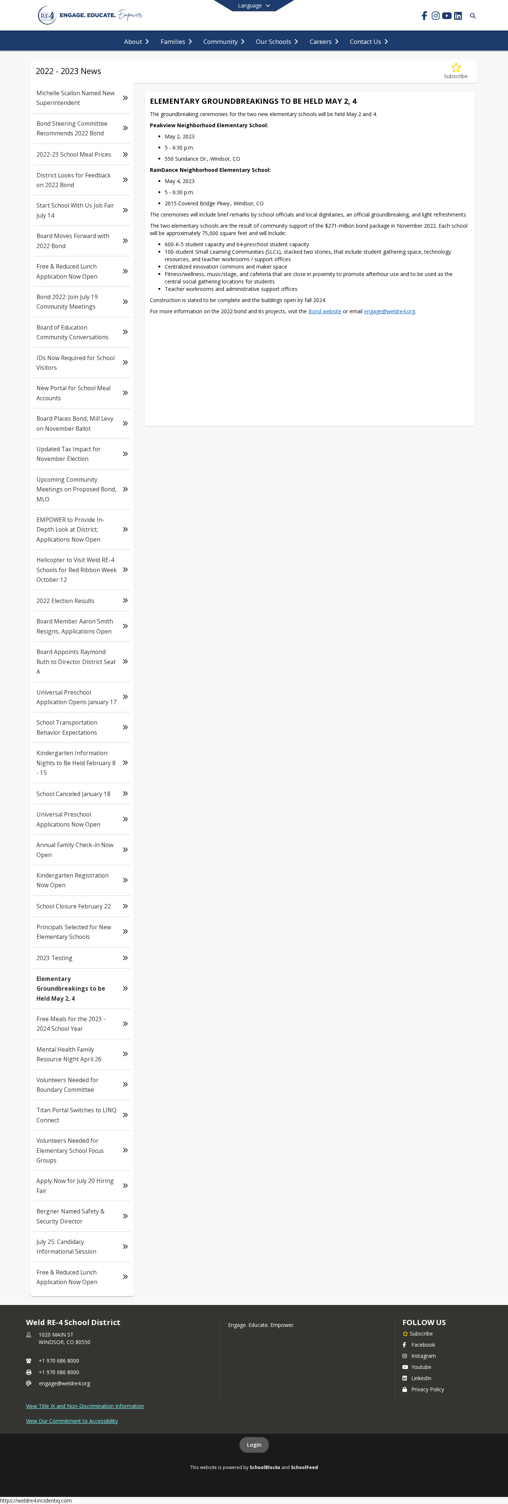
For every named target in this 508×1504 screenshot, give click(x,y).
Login (254, 1444)
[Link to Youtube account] (446, 16)
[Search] (471, 15)
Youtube (421, 1366)
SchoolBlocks (265, 1467)
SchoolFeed (304, 1467)
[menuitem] (136, 41)
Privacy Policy (427, 1389)
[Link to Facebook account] (424, 16)
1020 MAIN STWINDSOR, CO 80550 (64, 1338)
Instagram (423, 1355)
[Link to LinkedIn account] (457, 16)
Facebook (423, 1344)
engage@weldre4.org (64, 1383)
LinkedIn (421, 1378)
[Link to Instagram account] (435, 16)
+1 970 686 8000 (59, 1360)
